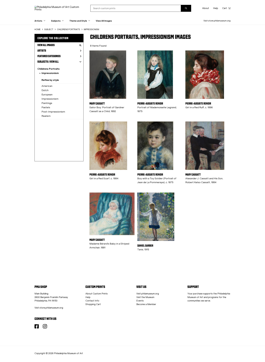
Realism (46, 116)
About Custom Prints (96, 293)
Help (215, 8)
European (47, 94)
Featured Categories (49, 56)
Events (140, 300)
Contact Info (92, 300)
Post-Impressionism (53, 111)
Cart (224, 8)
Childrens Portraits (48, 68)
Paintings (47, 103)
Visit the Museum (145, 297)
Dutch (45, 90)
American (47, 86)
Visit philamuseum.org (147, 293)
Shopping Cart (93, 304)
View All (54, 61)
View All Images (104, 20)
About (205, 8)
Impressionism (50, 73)
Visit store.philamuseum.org (216, 20)
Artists (41, 50)
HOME (38, 29)
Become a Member (146, 304)
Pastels (46, 107)
